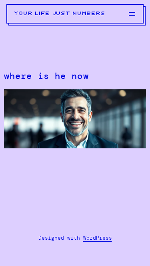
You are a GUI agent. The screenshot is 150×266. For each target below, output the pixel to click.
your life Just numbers (60, 13)
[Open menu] (132, 14)
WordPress (97, 237)
